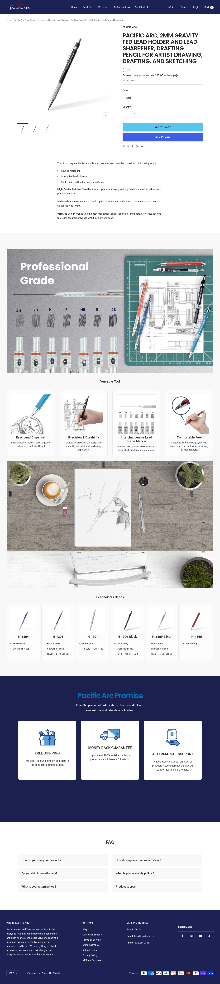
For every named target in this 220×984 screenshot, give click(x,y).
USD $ (170, 7)
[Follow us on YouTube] (200, 935)
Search (184, 7)
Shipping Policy (90, 944)
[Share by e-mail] (147, 146)
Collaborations (122, 7)
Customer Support (92, 934)
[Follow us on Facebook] (182, 935)
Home (74, 7)
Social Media (142, 7)
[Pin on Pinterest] (137, 146)
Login (196, 7)
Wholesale (103, 7)
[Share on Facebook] (132, 146)
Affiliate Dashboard (92, 960)
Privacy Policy (89, 955)
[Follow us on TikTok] (209, 935)
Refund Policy (89, 950)
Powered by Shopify (51, 973)
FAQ (84, 929)
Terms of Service (91, 939)
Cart (208, 7)
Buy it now (162, 137)
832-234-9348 (142, 942)
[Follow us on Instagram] (191, 935)
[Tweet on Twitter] (142, 146)
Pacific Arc (130, 27)
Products (87, 7)
